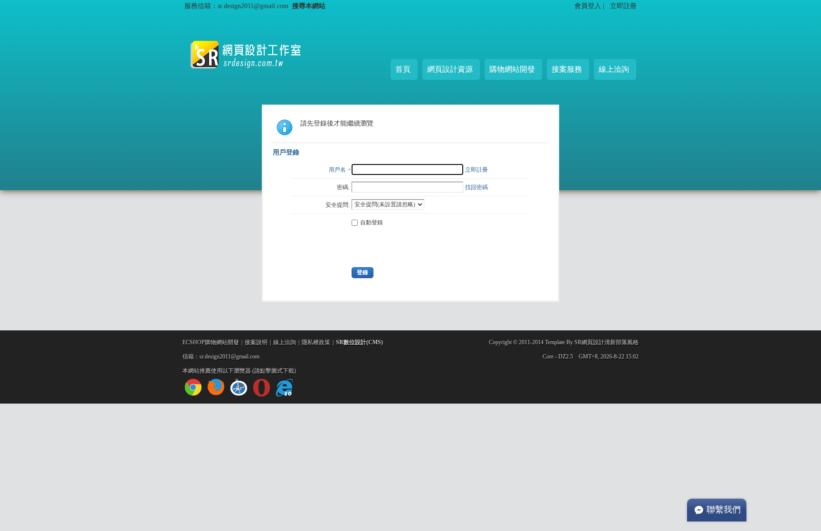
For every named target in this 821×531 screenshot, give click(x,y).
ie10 (284, 387)
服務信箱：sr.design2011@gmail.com (236, 6)
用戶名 (337, 169)
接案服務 (567, 69)
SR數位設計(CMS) (359, 342)
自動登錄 (371, 222)
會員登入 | (590, 6)
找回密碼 (476, 187)
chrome (193, 387)
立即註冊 (623, 6)
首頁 (402, 69)
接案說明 (256, 342)
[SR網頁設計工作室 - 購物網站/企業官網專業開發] (253, 76)
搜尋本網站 (308, 6)
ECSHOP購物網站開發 (210, 342)
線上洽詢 (614, 69)
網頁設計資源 (450, 69)
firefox (216, 387)
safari (238, 387)
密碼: (343, 187)
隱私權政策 (316, 342)
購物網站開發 (512, 69)
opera (261, 387)
